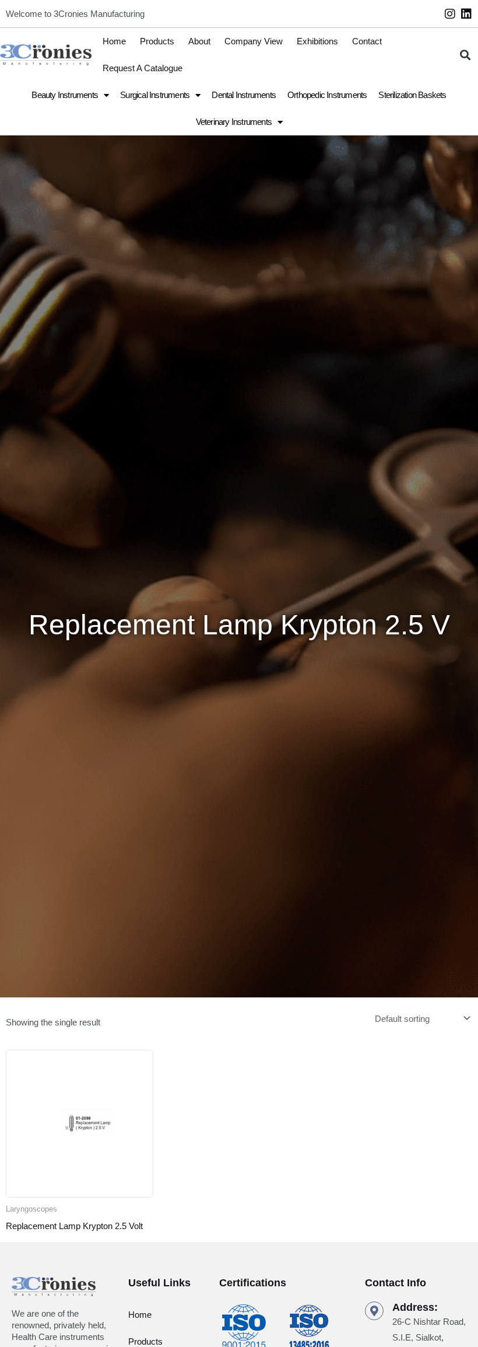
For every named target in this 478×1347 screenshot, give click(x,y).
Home (114, 41)
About (199, 41)
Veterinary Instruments (234, 122)
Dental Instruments (244, 95)
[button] (465, 55)
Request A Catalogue (142, 68)
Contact (367, 41)
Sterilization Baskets (412, 95)
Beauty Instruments (64, 95)
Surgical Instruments (154, 95)
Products (157, 41)
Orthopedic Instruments (327, 95)
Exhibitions (317, 41)
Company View (253, 41)
